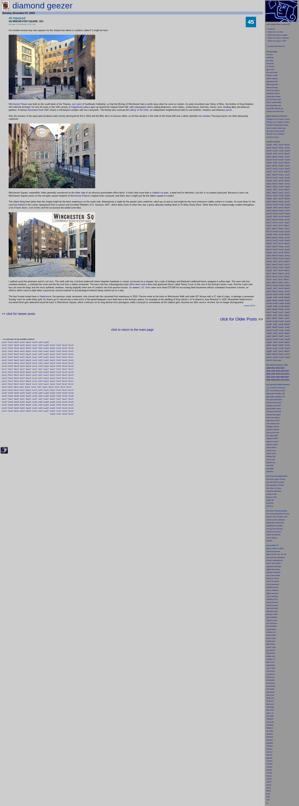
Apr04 (22, 408)
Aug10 (46, 390)
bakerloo (269, 471)
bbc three (270, 710)
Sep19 (52, 363)
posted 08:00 (249, 306)
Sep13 (52, 381)
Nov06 (64, 402)
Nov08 (64, 396)
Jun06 (34, 402)
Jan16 (4, 372)
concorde (270, 722)
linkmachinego (272, 87)
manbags (270, 707)
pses (271, 746)
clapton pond (271, 620)
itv (267, 803)
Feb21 (10, 357)
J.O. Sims (145, 287)
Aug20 (46, 360)
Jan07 (4, 399)
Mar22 (16, 354)
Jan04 (4, 408)
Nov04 (64, 408)
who (273, 668)
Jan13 (4, 381)
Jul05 (40, 405)
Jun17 (34, 369)
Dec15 (71, 375)
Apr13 (22, 381)
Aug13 (46, 381)
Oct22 (58, 354)
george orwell (271, 614)
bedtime (269, 734)
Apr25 (22, 345)
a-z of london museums (275, 388)
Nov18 (64, 366)
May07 (28, 399)
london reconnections (275, 111)
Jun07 (34, 399)
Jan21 (4, 357)
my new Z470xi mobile (275, 482)
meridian (279, 526)
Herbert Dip (270, 456)
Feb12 (10, 384)
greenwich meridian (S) (275, 397)
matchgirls (270, 680)
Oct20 (58, 360)
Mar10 (16, 390)
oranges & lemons (273, 411)
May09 (28, 393)
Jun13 (34, 381)
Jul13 (40, 381)
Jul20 (40, 360)
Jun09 (34, 393)
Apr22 (22, 354)
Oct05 (58, 405)
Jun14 (34, 378)
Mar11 (16, 387)
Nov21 (64, 357)
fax (270, 779)
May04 (28, 408)
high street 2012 (273, 420)
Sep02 (52, 414)
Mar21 (16, 357)
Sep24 (52, 348)
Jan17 (4, 369)
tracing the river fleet (274, 529)
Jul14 (40, 378)
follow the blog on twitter (277, 35)
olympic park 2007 (273, 406)
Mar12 (16, 384)
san (267, 623)
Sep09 (52, 393)
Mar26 (16, 342)
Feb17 (10, 369)
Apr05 (22, 405)
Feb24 (10, 348)
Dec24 (71, 348)
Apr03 (22, 411)
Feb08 (10, 396)
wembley (269, 725)
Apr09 (22, 393)
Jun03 (34, 411)
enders (273, 635)
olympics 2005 (272, 438)
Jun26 (34, 342)
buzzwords (270, 686)
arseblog (269, 57)
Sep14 (52, 378)
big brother (270, 653)
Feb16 (10, 372)
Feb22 (10, 354)
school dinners (272, 602)
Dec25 (71, 345)
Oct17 (58, 369)
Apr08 (22, 396)
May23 (28, 351)
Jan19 (4, 363)
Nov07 (64, 399)
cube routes (271, 453)
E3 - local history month (275, 391)
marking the (271, 526)
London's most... (273, 137)
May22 (28, 354)
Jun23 (34, 351)
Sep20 (52, 360)
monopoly (270, 692)
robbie (268, 782)
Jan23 (4, 351)
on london (270, 66)
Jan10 (4, 390)
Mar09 (16, 393)
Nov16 (64, 372)
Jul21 (40, 357)
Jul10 (40, 390)
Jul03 (40, 411)
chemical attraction (273, 491)
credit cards (271, 647)
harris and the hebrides (275, 520)
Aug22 (46, 354)
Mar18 (16, 366)
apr (267, 506)
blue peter (270, 677)
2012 (276, 599)
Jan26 (4, 342)
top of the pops (272, 581)
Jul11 (39, 387)
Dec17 (71, 369)
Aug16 (46, 372)
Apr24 (22, 348)
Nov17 (64, 369)
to (269, 797)
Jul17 (40, 369)
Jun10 (34, 390)
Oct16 (58, 372)
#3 (282, 554)
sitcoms (269, 755)
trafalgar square (272, 426)
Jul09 (40, 393)
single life (270, 500)
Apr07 (22, 399)
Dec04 (71, 408)
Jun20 (34, 360)
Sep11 (51, 387)
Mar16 (16, 372)
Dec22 (71, 354)
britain (272, 644)
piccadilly (270, 468)
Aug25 (46, 345)
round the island (272, 90)
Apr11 (21, 387)
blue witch (270, 69)
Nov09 (64, 393)
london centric (272, 75)
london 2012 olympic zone (277, 517)
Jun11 (33, 387)
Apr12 (22, 384)
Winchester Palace (18, 104)
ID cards (269, 731)
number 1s (270, 659)
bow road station (273, 417)
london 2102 (271, 497)
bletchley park (272, 611)
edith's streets (272, 78)
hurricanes (270, 683)
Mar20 (16, 360)
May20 (28, 360)
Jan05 (4, 405)
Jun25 (34, 345)
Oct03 (58, 411)
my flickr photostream (276, 46)
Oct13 (58, 381)
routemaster (271, 629)
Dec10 (71, 390)
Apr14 (22, 378)
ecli (267, 746)
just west (76, 104)
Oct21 (58, 357)
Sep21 (52, 357)
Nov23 (64, 351)
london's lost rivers (273, 402)
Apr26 (22, 342)
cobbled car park (160, 192)
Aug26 (46, 342)
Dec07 (71, 399)
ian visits (269, 60)
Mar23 (16, 351)
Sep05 (52, 405)
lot (267, 797)
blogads (269, 743)
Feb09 (10, 393)
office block (135, 284)
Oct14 (58, 378)
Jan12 (4, 384)
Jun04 (34, 408)
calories (269, 761)
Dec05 (71, 405)
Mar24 (16, 348)
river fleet (270, 465)
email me (271, 29)
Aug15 (46, 375)
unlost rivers (271, 450)
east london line (272, 432)
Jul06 (40, 402)
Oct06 (58, 402)
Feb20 (10, 360)
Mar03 (16, 411)
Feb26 (10, 342)
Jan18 (4, 366)
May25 (28, 345)
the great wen (272, 72)
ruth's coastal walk (273, 102)
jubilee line (270, 656)
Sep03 (52, 411)
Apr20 (22, 360)
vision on (270, 713)
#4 (285, 554)
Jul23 (40, 351)
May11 (27, 387)
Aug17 (46, 369)
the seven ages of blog (275, 479)
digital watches (272, 593)
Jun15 (34, 375)
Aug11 (44, 387)
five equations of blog (275, 485)
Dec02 (71, 414)
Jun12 (34, 384)
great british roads (273, 408)
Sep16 (52, 372)
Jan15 (4, 375)
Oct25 (58, 345)
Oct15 (58, 375)
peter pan (270, 695)
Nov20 (64, 360)
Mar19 (16, 363)
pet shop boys (272, 605)
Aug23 (46, 351)
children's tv (271, 632)
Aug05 (46, 405)
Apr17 (22, 369)
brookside (270, 689)
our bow (269, 54)
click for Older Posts (238, 319)
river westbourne (273, 424)
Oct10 (58, 390)
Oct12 (58, 384)
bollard (21, 204)
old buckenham (272, 584)
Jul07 (40, 399)
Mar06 (16, 402)
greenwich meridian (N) (275, 393)
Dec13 (71, 381)
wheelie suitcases (273, 572)
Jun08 (34, 396)
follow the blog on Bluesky (278, 38)
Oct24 (58, 348)
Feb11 (10, 387)
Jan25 (4, 345)
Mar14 (16, 378)
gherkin (269, 758)
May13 (28, 381)
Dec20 (71, 360)
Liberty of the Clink (139, 110)
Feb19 (10, 363)
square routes (272, 444)
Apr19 (22, 363)
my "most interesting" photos (277, 514)
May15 (28, 375)
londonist (270, 63)
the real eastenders (274, 399)
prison (229, 110)
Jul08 (40, 396)
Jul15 (40, 375)
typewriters (270, 665)
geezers (277, 551)
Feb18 (10, 366)
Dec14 (71, 378)
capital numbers (272, 429)
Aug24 (46, 348)
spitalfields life (272, 81)
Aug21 (46, 357)
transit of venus (272, 578)
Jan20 (4, 360)
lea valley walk (272, 435)
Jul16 (40, 372)
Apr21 (22, 357)
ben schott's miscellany (275, 557)
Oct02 (58, 414)
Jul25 (40, 345)
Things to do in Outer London (278, 119)
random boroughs (273, 415)
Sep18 (52, 366)
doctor (268, 668)
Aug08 (46, 396)
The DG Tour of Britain (275, 134)
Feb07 (10, 399)
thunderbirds (271, 626)
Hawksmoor (45, 296)
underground (278, 560)
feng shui (270, 701)
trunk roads (270, 638)
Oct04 (58, 408)
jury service (270, 650)
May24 (28, 348)
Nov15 (64, 375)
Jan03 (4, 411)
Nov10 (64, 390)
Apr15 (22, 375)
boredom (270, 503)
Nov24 (64, 348)
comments (270, 674)
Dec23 (71, 351)
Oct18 (58, 366)
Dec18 (71, 366)
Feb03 (10, 411)
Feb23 (10, 351)
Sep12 (52, 384)
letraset (269, 749)
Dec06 (71, 402)
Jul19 (40, 363)
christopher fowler (273, 96)
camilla (269, 773)
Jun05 (34, 405)
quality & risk (271, 494)
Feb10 (10, 390)
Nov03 (64, 411)
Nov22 (64, 354)
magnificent (77, 107)
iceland (269, 541)
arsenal (269, 752)
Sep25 (52, 345)
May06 (28, 402)
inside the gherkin (273, 535)
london (269, 560)
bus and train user (273, 99)
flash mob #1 (271, 554)
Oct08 (58, 396)
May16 (28, 372)
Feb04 (10, 408)
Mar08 (16, 396)
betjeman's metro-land (275, 523)
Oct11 (57, 387)
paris (268, 794)
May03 (28, 411)
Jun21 (34, 357)
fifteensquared (272, 84)
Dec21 (71, 357)
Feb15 (10, 375)
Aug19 (46, 363)
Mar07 (16, 399)
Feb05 (10, 405)
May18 (28, 366)
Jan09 (4, 393)
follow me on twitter (275, 32)
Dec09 (71, 393)
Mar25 (16, 345)
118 (267, 800)
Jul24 (40, 348)
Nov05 (64, 405)
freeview (269, 737)
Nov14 (64, 378)
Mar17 (16, 369)
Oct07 (58, 399)
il (269, 506)
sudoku (269, 770)
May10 (28, 390)
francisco (273, 623)
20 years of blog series (275, 131)
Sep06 (52, 402)
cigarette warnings (273, 566)
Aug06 (46, 402)
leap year (270, 704)
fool (271, 506)
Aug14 (46, 378)
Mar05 (16, 405)
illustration (33, 110)
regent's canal (272, 441)
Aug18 (46, 366)
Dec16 (71, 372)
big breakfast (271, 617)
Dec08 (71, 396)
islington (269, 728)
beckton (269, 740)
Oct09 (58, 393)
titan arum (270, 662)
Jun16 (34, 372)
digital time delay (273, 569)
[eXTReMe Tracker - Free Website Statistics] (4, 453)
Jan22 (4, 354)
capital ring (270, 462)
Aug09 (46, 393)
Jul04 (40, 408)
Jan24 (4, 348)
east (268, 635)
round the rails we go (274, 108)
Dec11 (68, 387)
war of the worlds (273, 575)
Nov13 (64, 381)
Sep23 (52, 351)
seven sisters (271, 538)
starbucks (270, 698)
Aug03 (46, 411)
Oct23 (58, 351)
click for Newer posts (20, 314)
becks (268, 785)
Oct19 (58, 363)
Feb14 (10, 378)
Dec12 (71, 384)
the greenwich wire (273, 105)
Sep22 (52, 354)
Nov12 (64, 384)
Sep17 (52, 369)
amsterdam (270, 641)
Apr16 (22, 372)
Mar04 (16, 408)
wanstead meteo (273, 93)
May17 (28, 369)
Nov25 (64, 345)
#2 (279, 554)
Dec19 (71, 363)
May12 (28, 384)
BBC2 (268, 791)
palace (86, 107)
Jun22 (34, 354)
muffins (269, 767)
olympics (269, 599)
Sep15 (52, 375)
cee (267, 779)
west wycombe (272, 608)
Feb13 (10, 381)
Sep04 (52, 408)
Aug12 (46, 384)
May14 (28, 378)
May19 (28, 363)
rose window (204, 116)
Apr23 (22, 351)
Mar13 (16, 381)
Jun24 (34, 348)
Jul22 (40, 354)
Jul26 (40, 342)
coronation (270, 671)
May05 (28, 405)
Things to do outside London (278, 122)
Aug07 (46, 399)
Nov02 (64, 414)
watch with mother (273, 563)
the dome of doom (273, 488)
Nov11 (62, 387)
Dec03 (71, 411)
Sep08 (52, 396)
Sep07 (52, 399)
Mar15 (16, 375)
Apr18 (22, 366)
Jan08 (4, 396)
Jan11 (4, 387)
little (268, 644)
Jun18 (34, 366)
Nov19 (64, 363)
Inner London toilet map (276, 128)
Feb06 (10, 402)
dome (268, 788)
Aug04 (46, 408)
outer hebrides (272, 596)
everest (269, 764)
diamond (269, 551)
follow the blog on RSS (277, 41)
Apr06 (22, 402)
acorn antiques (272, 590)
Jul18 (40, 366)
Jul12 (40, 384)
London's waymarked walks (277, 125)
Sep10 (52, 390)
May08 (28, 396)
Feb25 (10, 345)
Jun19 (34, 363)
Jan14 (4, 378)
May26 (28, 342)
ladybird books (272, 587)
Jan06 (4, 402)
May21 (28, 357)
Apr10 (22, 390)
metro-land (270, 459)
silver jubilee (271, 447)
